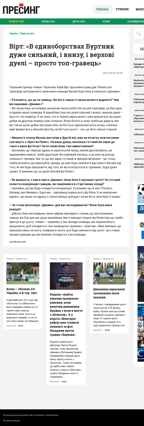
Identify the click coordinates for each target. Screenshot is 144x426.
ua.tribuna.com (17, 241)
